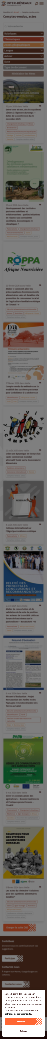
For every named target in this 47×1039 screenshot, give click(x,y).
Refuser (23, 1031)
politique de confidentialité (18, 1014)
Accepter (21, 1021)
